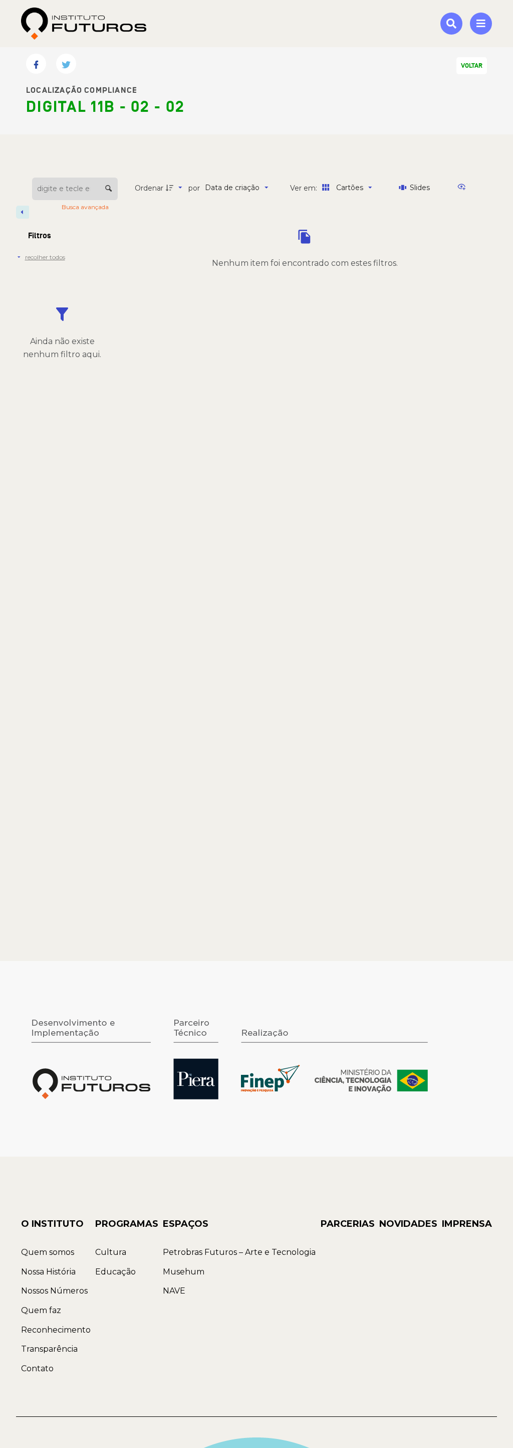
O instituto (52, 1223)
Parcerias (348, 1223)
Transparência (49, 1349)
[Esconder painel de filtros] (22, 212)
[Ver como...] (464, 188)
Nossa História (48, 1271)
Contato (37, 1368)
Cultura (110, 1252)
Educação (115, 1271)
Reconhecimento (56, 1330)
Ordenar (149, 188)
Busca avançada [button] (86, 207)
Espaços (185, 1223)
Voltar (471, 66)
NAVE (174, 1291)
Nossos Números (54, 1291)
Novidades (408, 1223)
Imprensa (467, 1223)
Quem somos (47, 1252)
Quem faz (41, 1310)
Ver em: (304, 188)
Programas (126, 1223)
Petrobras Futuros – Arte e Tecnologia (239, 1252)
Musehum (183, 1271)
